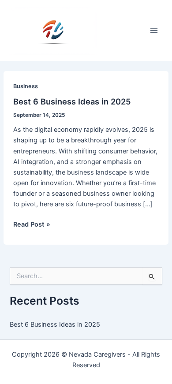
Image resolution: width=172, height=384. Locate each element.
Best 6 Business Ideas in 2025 (72, 101)
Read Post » (31, 225)
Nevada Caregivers (97, 354)
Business (25, 86)
